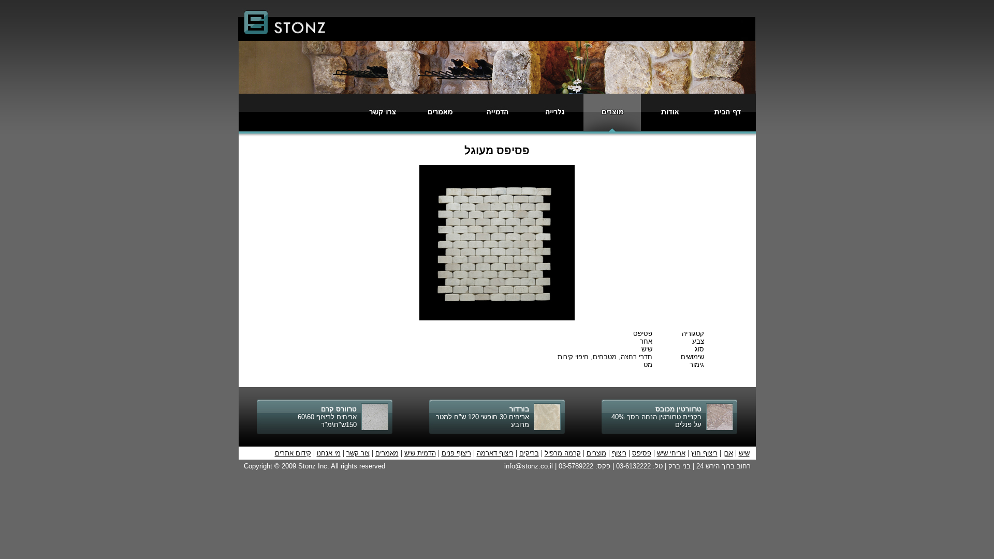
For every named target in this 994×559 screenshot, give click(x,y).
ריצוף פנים (456, 453)
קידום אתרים (293, 453)
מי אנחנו (329, 453)
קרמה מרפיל (563, 453)
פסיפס (641, 453)
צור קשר (358, 453)
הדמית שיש (420, 453)
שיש (744, 453)
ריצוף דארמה (495, 453)
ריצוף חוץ (704, 453)
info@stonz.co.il (528, 466)
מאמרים (387, 453)
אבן (728, 453)
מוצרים (596, 453)
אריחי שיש (671, 453)
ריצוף (619, 453)
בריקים (529, 453)
